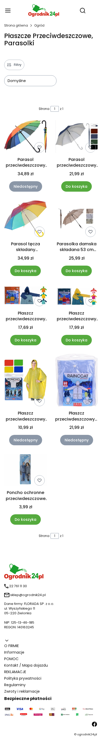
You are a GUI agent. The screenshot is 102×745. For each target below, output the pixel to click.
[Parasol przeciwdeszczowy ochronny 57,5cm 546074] (76, 137)
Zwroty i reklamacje (22, 691)
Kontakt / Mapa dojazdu (26, 665)
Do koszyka (76, 186)
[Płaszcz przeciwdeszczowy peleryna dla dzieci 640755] (76, 296)
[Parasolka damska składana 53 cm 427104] (76, 219)
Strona (44, 109)
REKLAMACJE (15, 671)
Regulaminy (15, 684)
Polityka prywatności (22, 678)
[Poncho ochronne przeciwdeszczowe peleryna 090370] (25, 471)
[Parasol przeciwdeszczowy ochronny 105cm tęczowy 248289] (25, 137)
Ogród (39, 25)
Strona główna (16, 25)
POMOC (11, 658)
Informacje (14, 652)
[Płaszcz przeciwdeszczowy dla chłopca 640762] (25, 296)
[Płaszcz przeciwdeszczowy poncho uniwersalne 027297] (25, 380)
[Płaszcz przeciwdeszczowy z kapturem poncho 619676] (76, 381)
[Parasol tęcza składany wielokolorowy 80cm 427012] (25, 219)
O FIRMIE (11, 645)
